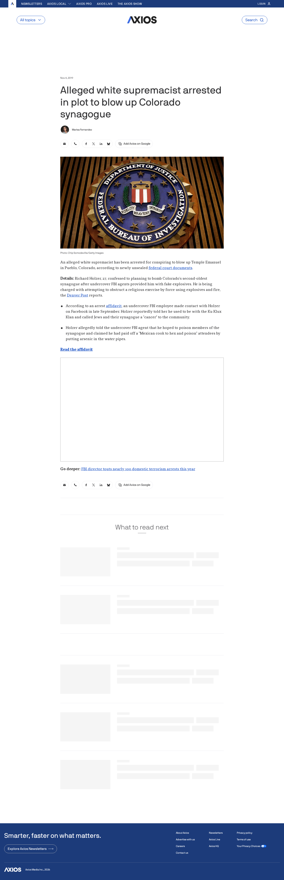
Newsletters (31, 3)
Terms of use (244, 839)
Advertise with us (185, 839)
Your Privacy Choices (248, 846)
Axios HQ (214, 846)
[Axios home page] (12, 3)
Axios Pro (84, 3)
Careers (180, 846)
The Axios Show (130, 3)
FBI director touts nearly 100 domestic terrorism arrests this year (138, 469)
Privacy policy (244, 833)
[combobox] (59, 3)
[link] (64, 143)
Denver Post (77, 295)
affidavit (114, 306)
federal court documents (170, 268)
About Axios (182, 833)
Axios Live (105, 3)
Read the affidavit (76, 350)
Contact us (182, 853)
